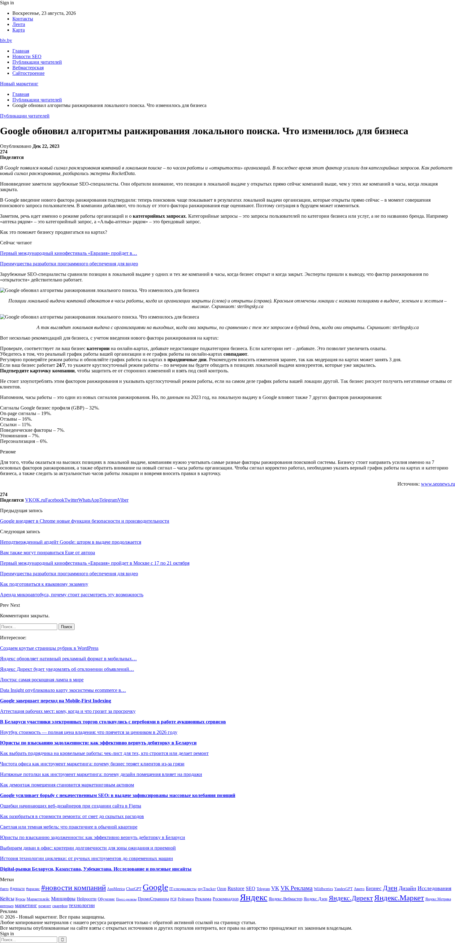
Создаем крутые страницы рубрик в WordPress (49, 648)
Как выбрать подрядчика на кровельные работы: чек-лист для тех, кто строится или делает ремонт (104, 753)
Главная (20, 51)
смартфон (59, 906)
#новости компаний (73, 887)
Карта (18, 29)
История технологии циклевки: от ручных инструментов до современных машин (86, 858)
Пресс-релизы (126, 899)
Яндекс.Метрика (438, 899)
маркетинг (26, 905)
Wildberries (323, 889)
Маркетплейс (38, 899)
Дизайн (407, 888)
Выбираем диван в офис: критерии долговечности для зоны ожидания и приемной (88, 848)
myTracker (207, 888)
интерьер (7, 906)
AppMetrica (116, 889)
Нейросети (87, 899)
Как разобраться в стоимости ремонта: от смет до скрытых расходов (72, 816)
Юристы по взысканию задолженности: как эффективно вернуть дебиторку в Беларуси (98, 742)
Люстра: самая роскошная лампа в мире (42, 679)
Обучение (106, 899)
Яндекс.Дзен (315, 899)
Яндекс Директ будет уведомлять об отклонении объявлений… (67, 669)
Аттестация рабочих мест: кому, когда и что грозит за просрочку (68, 711)
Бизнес (374, 888)
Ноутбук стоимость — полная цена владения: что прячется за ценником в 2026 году (88, 732)
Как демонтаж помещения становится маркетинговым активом (67, 784)
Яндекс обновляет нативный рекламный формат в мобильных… (68, 658)
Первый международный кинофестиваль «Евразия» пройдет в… (68, 253)
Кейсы (7, 899)
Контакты (22, 18)
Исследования (434, 888)
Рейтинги (186, 899)
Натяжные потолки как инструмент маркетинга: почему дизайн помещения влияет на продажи (101, 774)
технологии (82, 905)
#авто (4, 889)
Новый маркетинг (19, 83)
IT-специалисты (183, 889)
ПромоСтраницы (153, 898)
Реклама (203, 898)
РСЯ (173, 899)
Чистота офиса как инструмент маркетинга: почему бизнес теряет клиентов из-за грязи (92, 763)
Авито (359, 888)
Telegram (263, 889)
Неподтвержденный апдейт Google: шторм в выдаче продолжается (70, 542)
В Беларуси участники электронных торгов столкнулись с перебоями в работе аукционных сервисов (113, 721)
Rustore (236, 888)
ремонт (44, 906)
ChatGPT (133, 889)
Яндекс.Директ (351, 898)
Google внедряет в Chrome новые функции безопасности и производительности (84, 521)
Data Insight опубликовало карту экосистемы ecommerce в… (63, 690)
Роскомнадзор (226, 898)
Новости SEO (26, 56)
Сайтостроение (28, 73)
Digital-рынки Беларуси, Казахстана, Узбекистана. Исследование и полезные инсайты (96, 869)
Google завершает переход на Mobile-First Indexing (55, 700)
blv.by (6, 40)
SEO (250, 888)
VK (275, 888)
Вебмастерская (28, 67)
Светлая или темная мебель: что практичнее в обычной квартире (68, 826)
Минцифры (63, 898)
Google (155, 887)
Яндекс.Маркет (399, 897)
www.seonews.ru (438, 484)
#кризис (33, 889)
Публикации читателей (37, 62)
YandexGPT (343, 889)
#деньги (17, 888)
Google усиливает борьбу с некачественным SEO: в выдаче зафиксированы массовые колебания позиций (117, 795)
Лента (18, 24)
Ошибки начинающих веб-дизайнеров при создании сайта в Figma (70, 805)
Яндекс (253, 897)
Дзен (390, 888)
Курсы (20, 899)
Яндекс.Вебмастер (285, 898)
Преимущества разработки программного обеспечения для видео (69, 263)
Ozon (221, 888)
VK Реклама (296, 888)
